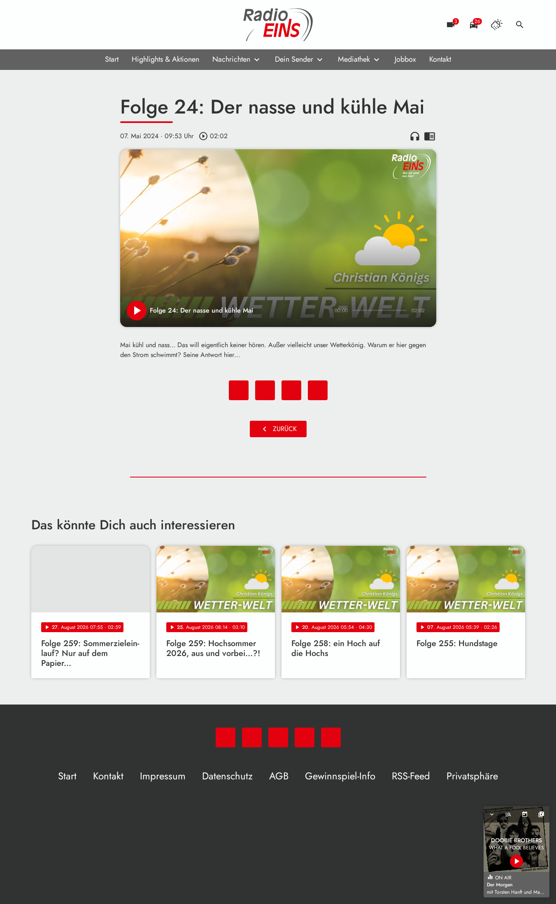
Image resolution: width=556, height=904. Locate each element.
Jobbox (405, 59)
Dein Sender (294, 59)
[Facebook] (56, 24)
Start (112, 59)
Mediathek (354, 59)
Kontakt (440, 59)
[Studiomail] (89, 24)
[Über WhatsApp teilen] (291, 390)
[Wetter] (497, 25)
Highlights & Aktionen (165, 59)
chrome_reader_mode (429, 136)
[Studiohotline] (105, 24)
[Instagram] (72, 24)
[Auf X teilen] (265, 390)
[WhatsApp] (39, 24)
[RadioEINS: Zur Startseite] (278, 24)
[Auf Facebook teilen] (239, 390)
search (520, 25)
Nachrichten (231, 59)
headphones (415, 136)
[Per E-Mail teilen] (318, 390)
